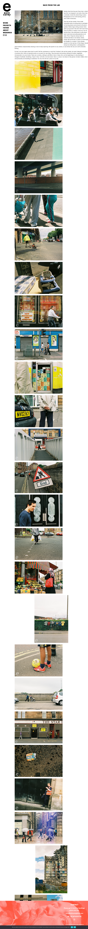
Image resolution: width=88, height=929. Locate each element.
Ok (71, 927)
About (6, 30)
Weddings (7, 32)
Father (6, 28)
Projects (7, 25)
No (74, 927)
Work (5, 23)
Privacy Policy (76, 924)
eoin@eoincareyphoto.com (74, 913)
